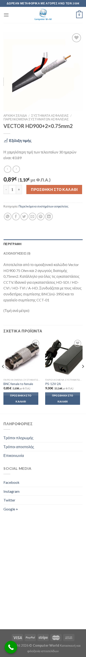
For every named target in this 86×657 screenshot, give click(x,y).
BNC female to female (18, 384)
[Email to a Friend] (32, 216)
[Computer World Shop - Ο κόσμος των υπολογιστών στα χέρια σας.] (43, 15)
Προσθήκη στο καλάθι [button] (20, 398)
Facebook (11, 482)
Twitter (9, 500)
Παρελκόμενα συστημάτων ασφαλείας (36, 119)
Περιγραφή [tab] (12, 244)
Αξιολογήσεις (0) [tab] (16, 253)
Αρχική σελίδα (15, 115)
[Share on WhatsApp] (7, 216)
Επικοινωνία (13, 455)
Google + (10, 509)
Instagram (11, 491)
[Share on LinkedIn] (49, 216)
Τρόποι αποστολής (18, 447)
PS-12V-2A (53, 384)
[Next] (82, 375)
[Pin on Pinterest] (40, 216)
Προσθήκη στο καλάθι (54, 189)
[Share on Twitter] (24, 216)
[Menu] (6, 14)
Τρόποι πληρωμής (18, 438)
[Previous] (3, 375)
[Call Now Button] (11, 647)
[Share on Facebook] (16, 216)
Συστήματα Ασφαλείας (50, 115)
